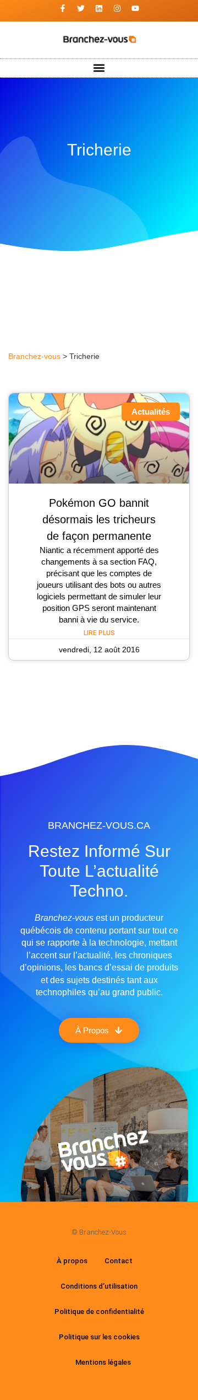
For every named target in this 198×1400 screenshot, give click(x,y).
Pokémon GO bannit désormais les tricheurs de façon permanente (99, 519)
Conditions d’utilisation (99, 1286)
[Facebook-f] (62, 8)
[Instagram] (117, 8)
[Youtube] (135, 8)
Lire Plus (99, 633)
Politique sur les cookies (99, 1337)
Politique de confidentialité (99, 1311)
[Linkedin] (99, 8)
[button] (99, 68)
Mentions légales (103, 1362)
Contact (119, 1261)
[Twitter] (81, 8)
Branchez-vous (34, 356)
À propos (72, 1261)
